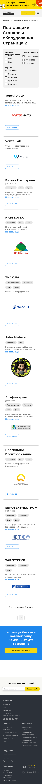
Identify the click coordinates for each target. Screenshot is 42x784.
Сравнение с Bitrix (29, 737)
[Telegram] (7, 719)
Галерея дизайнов (10, 732)
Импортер (30, 60)
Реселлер (30, 63)
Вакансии (7, 710)
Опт (10, 59)
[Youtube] (16, 719)
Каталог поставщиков (13, 20)
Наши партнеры (9, 780)
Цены (5, 741)
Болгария (12, 84)
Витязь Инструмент (21, 180)
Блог (4, 707)
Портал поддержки (10, 755)
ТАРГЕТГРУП (15, 560)
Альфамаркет (16, 397)
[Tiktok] (13, 719)
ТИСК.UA (12, 277)
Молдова (12, 77)
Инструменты (31, 20)
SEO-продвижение (10, 735)
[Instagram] (4, 719)
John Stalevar (16, 337)
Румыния (12, 81)
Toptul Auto (14, 95)
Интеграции (8, 738)
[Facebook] (10, 719)
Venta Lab (13, 141)
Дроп (10, 62)
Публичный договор (11, 761)
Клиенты (6, 704)
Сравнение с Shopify (30, 745)
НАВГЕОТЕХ (14, 217)
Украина (12, 74)
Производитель (33, 56)
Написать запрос (9, 758)
